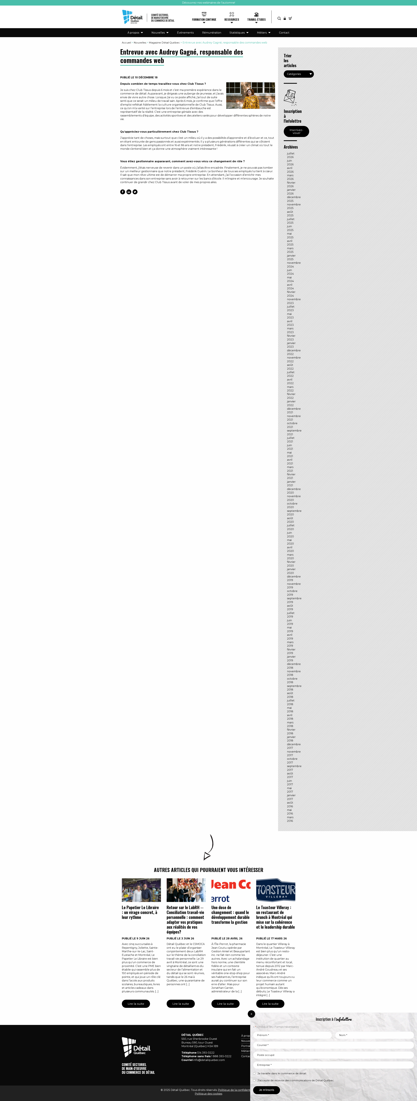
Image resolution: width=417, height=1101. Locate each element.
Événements (185, 32)
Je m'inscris (266, 1090)
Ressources (231, 20)
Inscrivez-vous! (296, 131)
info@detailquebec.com (209, 1060)
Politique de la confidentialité (237, 1090)
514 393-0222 (206, 1052)
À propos (133, 32)
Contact (284, 32)
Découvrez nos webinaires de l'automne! (208, 2)
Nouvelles (158, 32)
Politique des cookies (208, 1093)
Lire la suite (136, 1003)
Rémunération (211, 32)
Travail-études (256, 20)
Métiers (262, 32)
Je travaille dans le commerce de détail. (282, 1073)
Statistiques (237, 32)
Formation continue (204, 20)
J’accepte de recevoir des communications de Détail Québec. (296, 1080)
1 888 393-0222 (221, 1056)
